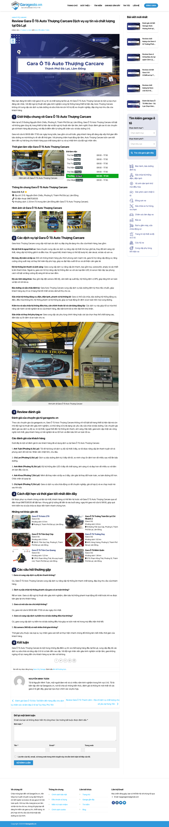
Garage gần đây (112, 5)
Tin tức (126, 5)
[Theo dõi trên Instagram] (117, 802)
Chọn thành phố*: (136, 139)
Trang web (89, 745)
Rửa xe (138, 220)
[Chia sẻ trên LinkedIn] (74, 661)
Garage (23, 17)
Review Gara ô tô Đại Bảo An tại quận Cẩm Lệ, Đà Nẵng (148, 57)
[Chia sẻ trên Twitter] (61, 661)
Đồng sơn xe (140, 200)
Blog (84, 809)
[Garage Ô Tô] (27, 5)
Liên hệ (136, 5)
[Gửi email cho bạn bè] (65, 661)
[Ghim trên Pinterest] (70, 661)
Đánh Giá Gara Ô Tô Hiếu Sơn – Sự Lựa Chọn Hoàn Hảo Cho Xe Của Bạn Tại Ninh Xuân (149, 104)
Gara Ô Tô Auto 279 (40, 516)
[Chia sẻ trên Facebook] (56, 661)
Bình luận (18, 724)
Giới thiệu (85, 5)
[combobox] (142, 133)
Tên (16, 745)
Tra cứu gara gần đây (144, 153)
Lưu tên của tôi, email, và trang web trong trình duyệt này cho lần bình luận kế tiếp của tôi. (54, 757)
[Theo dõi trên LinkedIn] (124, 802)
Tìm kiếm (98, 5)
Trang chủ (72, 5)
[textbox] (143, 133)
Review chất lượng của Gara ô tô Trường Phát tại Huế (149, 41)
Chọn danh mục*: (136, 128)
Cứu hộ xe (139, 242)
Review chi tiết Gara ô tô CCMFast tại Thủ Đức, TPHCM (149, 73)
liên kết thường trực (59, 669)
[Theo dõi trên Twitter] (120, 802)
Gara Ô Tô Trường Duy (95, 534)
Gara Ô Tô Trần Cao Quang (44, 550)
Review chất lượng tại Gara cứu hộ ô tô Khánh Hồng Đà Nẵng (148, 88)
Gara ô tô (16, 17)
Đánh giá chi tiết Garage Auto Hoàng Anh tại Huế (148, 26)
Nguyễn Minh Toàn (42, 30)
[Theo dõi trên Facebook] (113, 802)
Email (52, 745)
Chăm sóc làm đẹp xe (144, 214)
